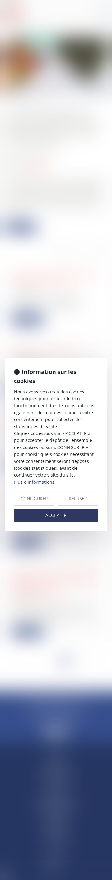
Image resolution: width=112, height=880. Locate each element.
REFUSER (78, 498)
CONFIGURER (34, 498)
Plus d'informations (34, 482)
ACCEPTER (56, 515)
